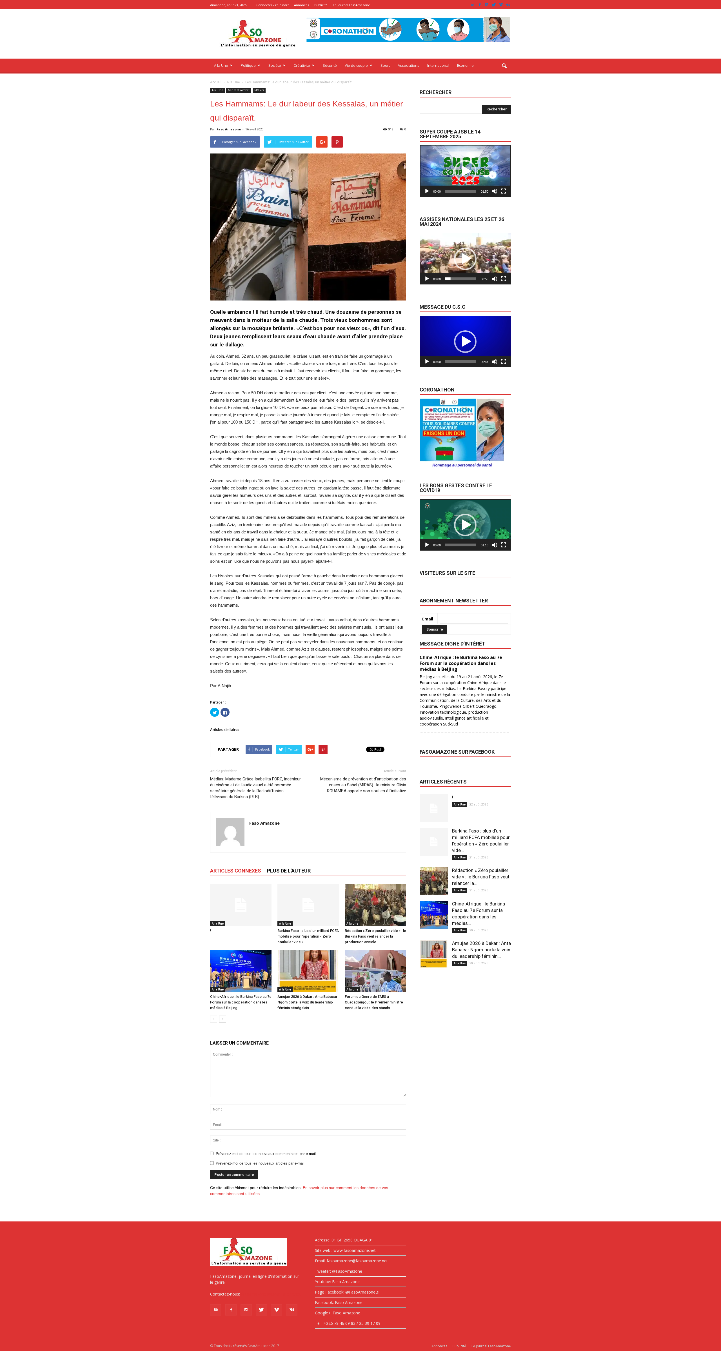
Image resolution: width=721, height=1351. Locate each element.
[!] (241, 905)
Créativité (302, 65)
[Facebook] (480, 5)
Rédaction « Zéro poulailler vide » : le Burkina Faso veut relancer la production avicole (375, 936)
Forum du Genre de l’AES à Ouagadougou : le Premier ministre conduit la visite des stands (374, 1002)
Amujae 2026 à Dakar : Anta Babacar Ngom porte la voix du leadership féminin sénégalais (307, 1002)
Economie (465, 65)
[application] (465, 171)
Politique (248, 65)
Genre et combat (239, 90)
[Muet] (494, 191)
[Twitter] (494, 5)
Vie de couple (356, 65)
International (438, 65)
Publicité (321, 5)
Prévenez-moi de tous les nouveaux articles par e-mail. (261, 1163)
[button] (504, 66)
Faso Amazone (229, 129)
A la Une (221, 65)
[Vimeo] (501, 5)
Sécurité (330, 65)
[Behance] (472, 5)
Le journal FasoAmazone (351, 5)
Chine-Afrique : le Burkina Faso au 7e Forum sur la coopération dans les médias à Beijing (241, 1002)
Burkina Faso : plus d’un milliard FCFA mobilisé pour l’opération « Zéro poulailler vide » (308, 936)
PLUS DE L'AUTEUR (289, 871)
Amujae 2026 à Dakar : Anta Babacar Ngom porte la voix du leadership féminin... (481, 949)
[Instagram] (487, 5)
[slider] (460, 191)
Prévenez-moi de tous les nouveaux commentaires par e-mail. (266, 1154)
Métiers (259, 90)
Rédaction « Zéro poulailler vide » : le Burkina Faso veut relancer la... (480, 876)
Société (274, 65)
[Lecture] (427, 191)
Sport (385, 65)
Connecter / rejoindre (273, 5)
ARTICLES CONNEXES (235, 871)
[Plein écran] (503, 191)
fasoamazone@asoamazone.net (271, 1294)
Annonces (301, 5)
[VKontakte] (508, 5)
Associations (408, 65)
